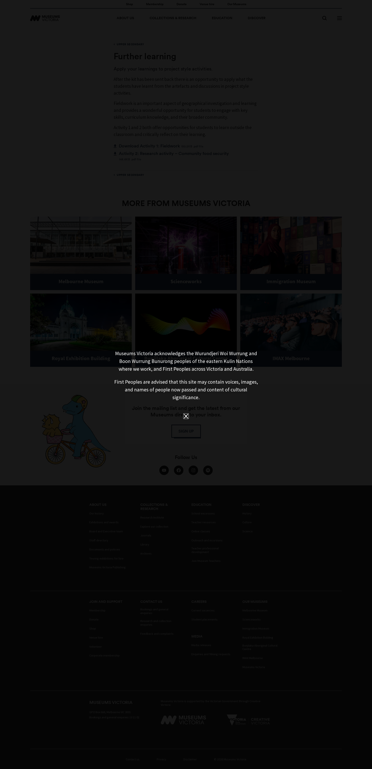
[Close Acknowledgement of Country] (186, 416)
